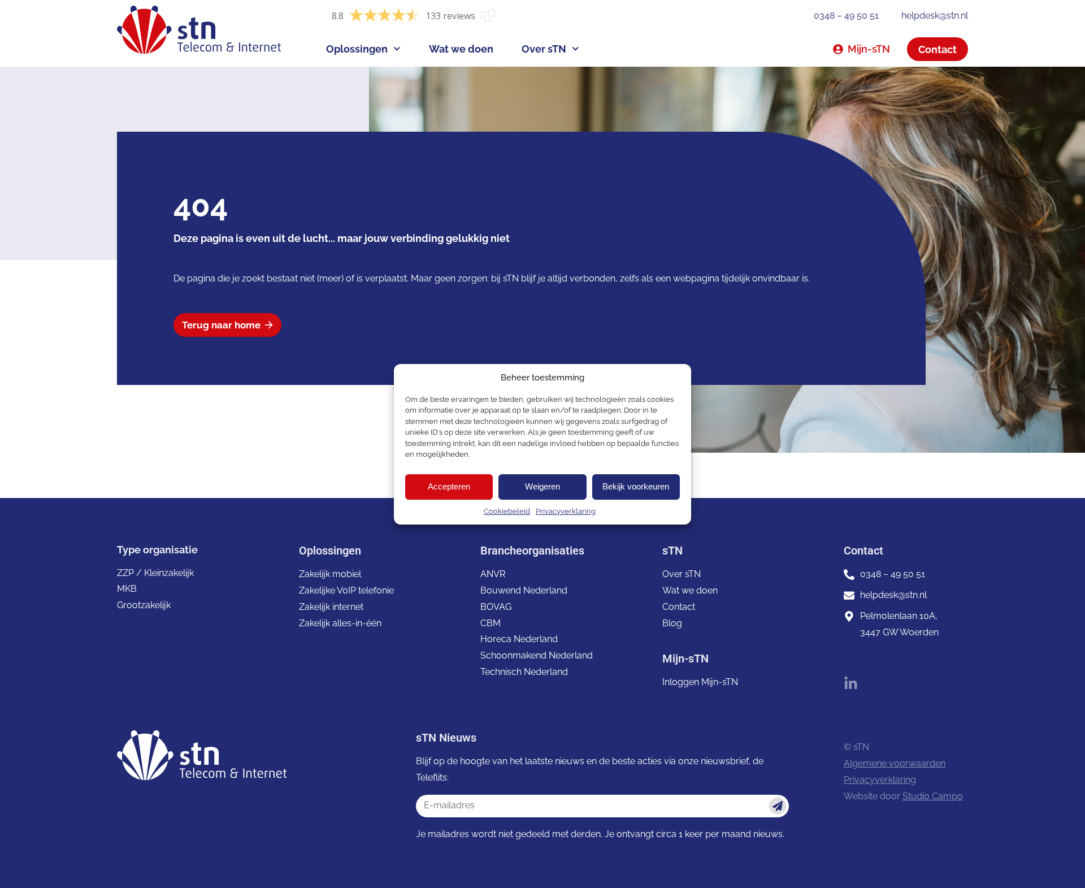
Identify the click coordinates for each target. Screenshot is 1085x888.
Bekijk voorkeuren (635, 486)
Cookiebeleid (507, 511)
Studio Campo (932, 796)
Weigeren (542, 486)
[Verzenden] (777, 806)
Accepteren (449, 486)
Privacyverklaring (566, 511)
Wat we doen (461, 49)
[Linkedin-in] (851, 684)
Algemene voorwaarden (894, 763)
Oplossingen (357, 49)
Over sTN (544, 49)
